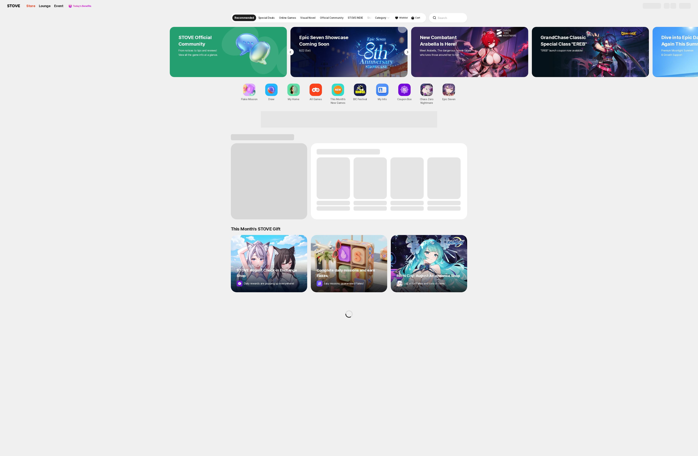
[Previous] (290, 52)
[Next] (407, 52)
